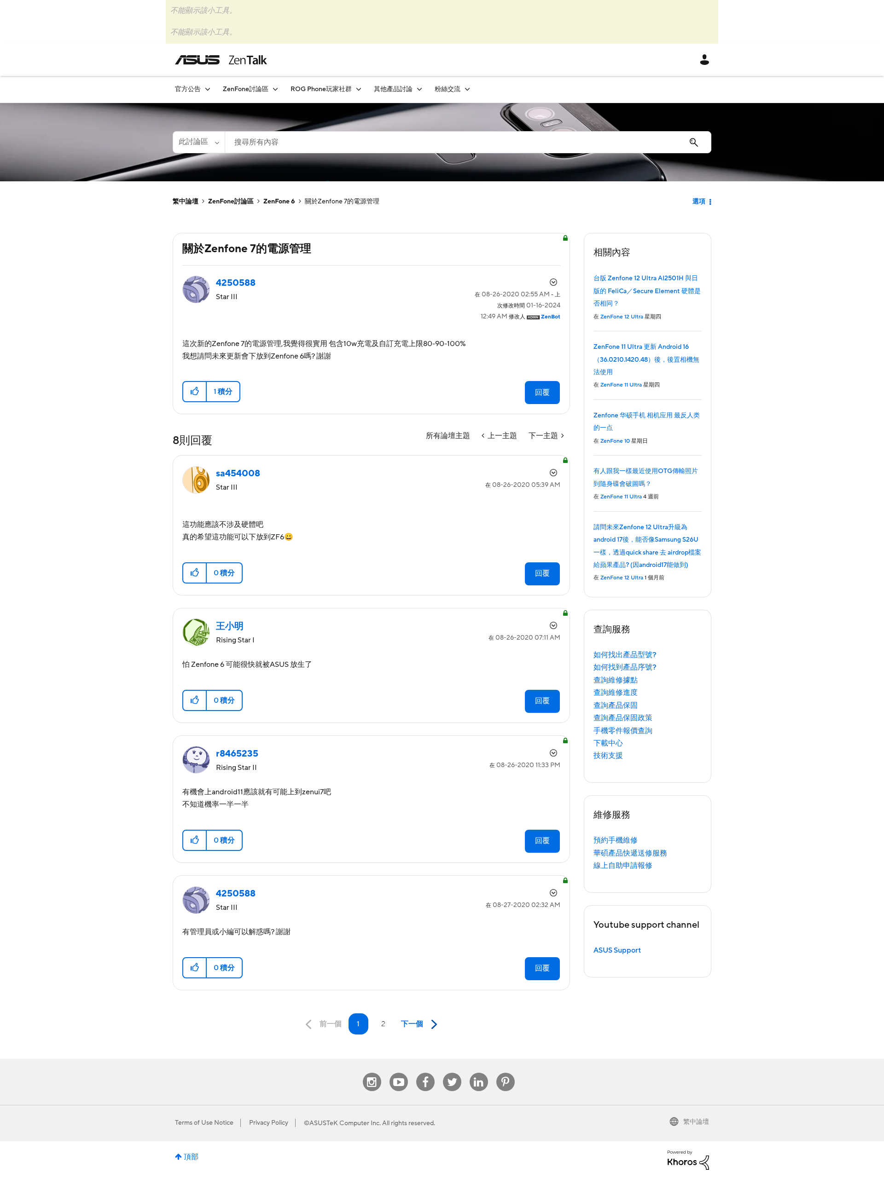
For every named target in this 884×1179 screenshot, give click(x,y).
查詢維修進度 (615, 692)
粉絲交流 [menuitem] (447, 89)
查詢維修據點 (615, 680)
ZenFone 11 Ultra (621, 384)
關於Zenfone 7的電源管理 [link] (342, 201)
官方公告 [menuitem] (188, 89)
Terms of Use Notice (204, 1123)
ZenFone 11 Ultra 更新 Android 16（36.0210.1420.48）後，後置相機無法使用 (646, 359)
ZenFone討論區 (231, 201)
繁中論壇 (185, 201)
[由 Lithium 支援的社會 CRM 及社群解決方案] (688, 1159)
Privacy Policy (268, 1123)
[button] (195, 391)
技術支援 (608, 755)
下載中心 (608, 743)
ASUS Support (617, 950)
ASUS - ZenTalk (221, 60)
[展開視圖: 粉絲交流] (467, 89)
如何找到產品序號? (625, 667)
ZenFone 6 (279, 201)
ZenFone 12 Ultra (621, 316)
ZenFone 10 (615, 441)
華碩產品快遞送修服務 (630, 853)
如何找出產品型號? (625, 654)
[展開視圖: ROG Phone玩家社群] (358, 89)
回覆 (542, 392)
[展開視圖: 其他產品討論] (419, 89)
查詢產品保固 (615, 705)
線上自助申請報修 (622, 865)
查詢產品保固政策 (622, 717)
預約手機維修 (615, 840)
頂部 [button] (191, 1157)
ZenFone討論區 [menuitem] (245, 89)
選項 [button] (698, 201)
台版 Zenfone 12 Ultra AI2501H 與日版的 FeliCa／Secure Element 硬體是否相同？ (647, 291)
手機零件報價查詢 (622, 730)
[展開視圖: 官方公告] (207, 89)
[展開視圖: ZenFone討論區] (275, 89)
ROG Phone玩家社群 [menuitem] (321, 89)
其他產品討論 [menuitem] (393, 89)
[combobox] (468, 142)
